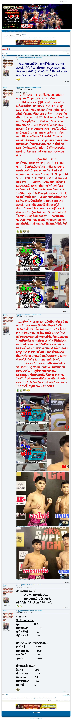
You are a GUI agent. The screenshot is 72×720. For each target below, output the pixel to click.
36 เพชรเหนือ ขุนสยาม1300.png (22, 579)
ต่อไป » (68, 51)
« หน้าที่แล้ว (65, 51)
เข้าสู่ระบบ (18, 33)
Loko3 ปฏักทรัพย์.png (20, 308)
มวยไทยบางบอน (36, 712)
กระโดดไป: (49, 700)
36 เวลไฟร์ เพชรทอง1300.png (22, 526)
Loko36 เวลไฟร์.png (20, 431)
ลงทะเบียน (24, 33)
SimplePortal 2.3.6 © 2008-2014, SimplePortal (36, 718)
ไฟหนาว (5, 57)
